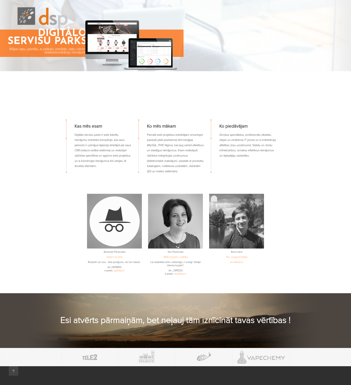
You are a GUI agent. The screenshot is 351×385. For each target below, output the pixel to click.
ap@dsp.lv (119, 270)
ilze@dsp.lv (180, 274)
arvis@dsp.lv (236, 262)
